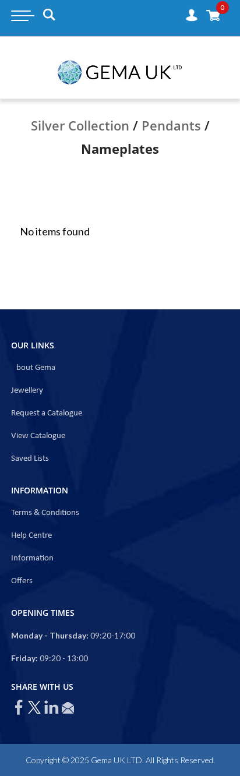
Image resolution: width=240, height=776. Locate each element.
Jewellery (27, 390)
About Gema (33, 368)
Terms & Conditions (45, 513)
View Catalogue (38, 436)
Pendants (171, 125)
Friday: (24, 658)
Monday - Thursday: (50, 635)
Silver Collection (80, 125)
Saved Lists (30, 458)
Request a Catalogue (46, 413)
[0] (213, 15)
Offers (22, 581)
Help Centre (31, 535)
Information (32, 558)
